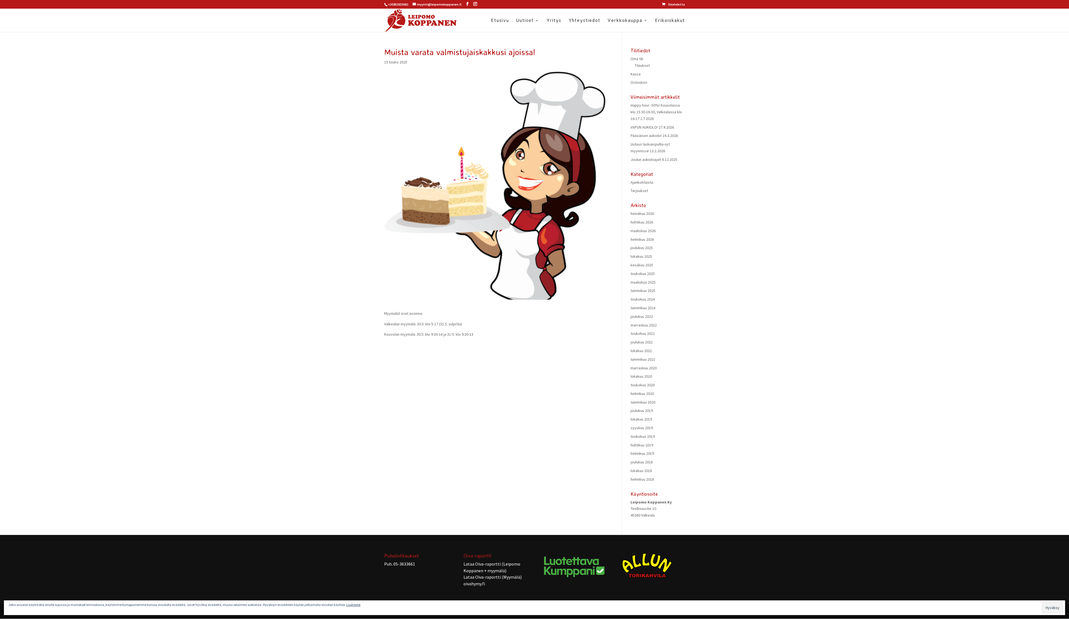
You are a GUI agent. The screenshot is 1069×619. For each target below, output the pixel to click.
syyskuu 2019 (642, 427)
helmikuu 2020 (642, 393)
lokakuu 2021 (641, 350)
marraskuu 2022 (644, 325)
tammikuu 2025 (643, 290)
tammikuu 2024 (643, 307)
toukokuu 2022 (643, 333)
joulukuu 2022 (642, 316)
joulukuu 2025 (642, 247)
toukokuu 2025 (643, 273)
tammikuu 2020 (643, 402)
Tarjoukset (639, 190)
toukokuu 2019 (643, 436)
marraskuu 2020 (644, 367)
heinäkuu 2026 (642, 213)
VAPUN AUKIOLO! (644, 127)
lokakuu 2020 (641, 376)
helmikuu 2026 (642, 239)
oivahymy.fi (474, 583)
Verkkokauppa (624, 20)
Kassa (636, 74)
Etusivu (500, 20)
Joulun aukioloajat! (646, 159)
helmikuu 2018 (642, 479)
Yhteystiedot (584, 20)
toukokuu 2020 (643, 384)
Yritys (553, 20)
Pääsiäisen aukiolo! (646, 135)
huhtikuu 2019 (642, 445)
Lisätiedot (353, 605)
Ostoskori (639, 82)
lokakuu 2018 (641, 470)
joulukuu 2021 (642, 342)
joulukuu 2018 (642, 462)
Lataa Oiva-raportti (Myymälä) (493, 577)
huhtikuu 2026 (642, 222)
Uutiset (525, 20)
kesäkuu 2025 (642, 264)
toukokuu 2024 (643, 299)
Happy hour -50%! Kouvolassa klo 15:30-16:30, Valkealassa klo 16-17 (656, 112)
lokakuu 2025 (641, 256)
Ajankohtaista (642, 182)
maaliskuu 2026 (643, 230)
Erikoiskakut (670, 20)
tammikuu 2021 (643, 359)
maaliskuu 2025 (643, 282)
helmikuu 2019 (642, 453)
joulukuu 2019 (642, 410)
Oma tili (637, 58)
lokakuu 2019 (641, 419)
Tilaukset (642, 65)
